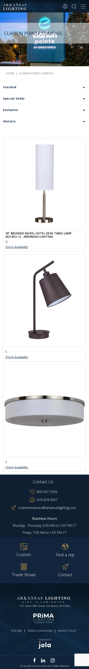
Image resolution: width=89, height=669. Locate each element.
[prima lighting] (44, 618)
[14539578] (44, 300)
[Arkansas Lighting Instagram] (52, 660)
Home (10, 73)
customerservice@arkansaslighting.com (47, 507)
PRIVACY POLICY (67, 631)
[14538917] (44, 183)
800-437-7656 (47, 491)
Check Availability (16, 247)
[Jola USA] (44, 643)
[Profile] (65, 6)
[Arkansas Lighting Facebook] (34, 660)
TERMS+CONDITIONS (39, 631)
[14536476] (44, 410)
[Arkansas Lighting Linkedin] (43, 660)
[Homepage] (15, 7)
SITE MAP (16, 631)
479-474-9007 (47, 500)
